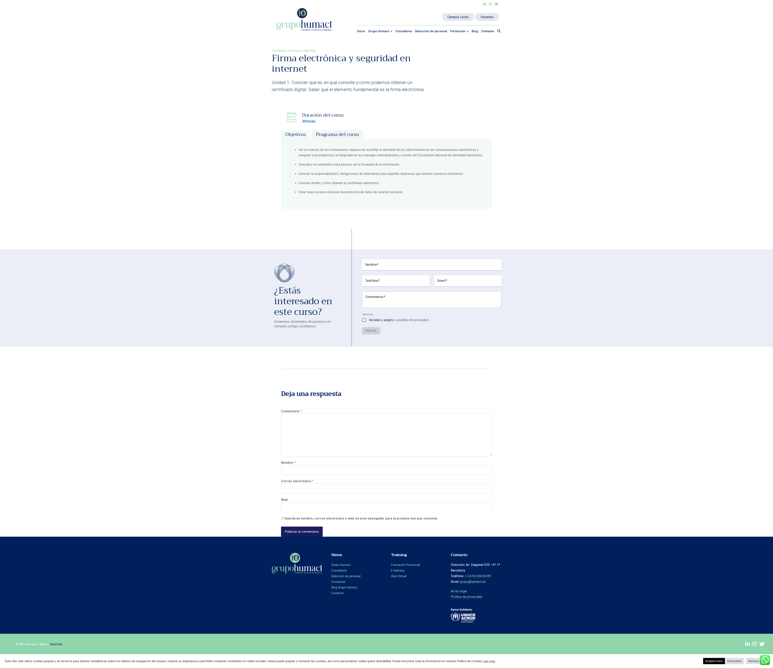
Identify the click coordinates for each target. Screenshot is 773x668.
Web (284, 500)
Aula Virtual (387, 576)
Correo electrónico (297, 481)
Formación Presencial (394, 565)
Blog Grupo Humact (341, 587)
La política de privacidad (412, 320)
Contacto (487, 31)
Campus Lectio (458, 17)
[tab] (295, 134)
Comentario (291, 411)
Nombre (288, 463)
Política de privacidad (447, 602)
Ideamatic (56, 650)
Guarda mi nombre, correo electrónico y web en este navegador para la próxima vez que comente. (361, 518)
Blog (475, 31)
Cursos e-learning (302, 51)
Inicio (361, 31)
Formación (457, 31)
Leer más (489, 661)
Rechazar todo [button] (757, 661)
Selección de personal (431, 31)
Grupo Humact (378, 31)
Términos (367, 314)
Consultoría (403, 31)
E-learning (386, 570)
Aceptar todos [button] (714, 661)
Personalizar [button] (734, 661)
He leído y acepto (399, 320)
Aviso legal (440, 597)
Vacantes (487, 17)
